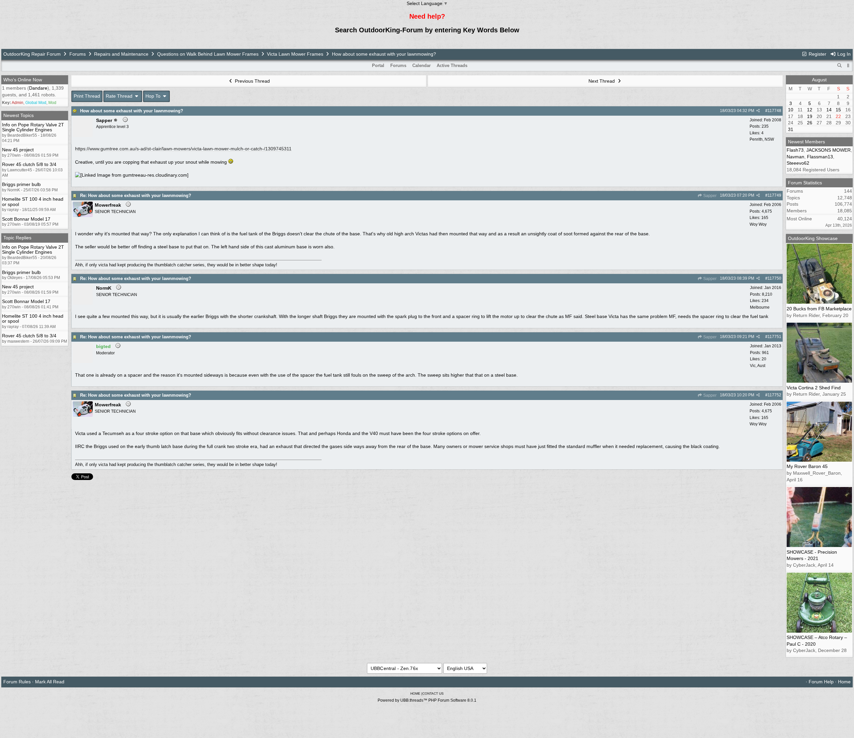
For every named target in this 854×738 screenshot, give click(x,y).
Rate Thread (120, 96)
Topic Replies (17, 237)
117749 (774, 195)
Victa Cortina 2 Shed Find (814, 387)
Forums (77, 54)
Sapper (709, 195)
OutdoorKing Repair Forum (32, 54)
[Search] (839, 65)
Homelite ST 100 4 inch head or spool (32, 201)
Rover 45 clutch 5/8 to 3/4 (29, 164)
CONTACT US (433, 693)
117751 (774, 336)
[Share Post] (758, 111)
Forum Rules (17, 681)
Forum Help (821, 681)
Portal (378, 65)
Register (816, 54)
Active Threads (452, 65)
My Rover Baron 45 (807, 466)
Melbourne (760, 307)
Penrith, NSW (762, 139)
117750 (774, 278)
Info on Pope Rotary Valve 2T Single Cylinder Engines (33, 127)
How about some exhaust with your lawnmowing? (131, 110)
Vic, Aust (757, 365)
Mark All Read (49, 681)
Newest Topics (18, 115)
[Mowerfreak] (83, 215)
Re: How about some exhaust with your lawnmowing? (135, 195)
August (819, 79)
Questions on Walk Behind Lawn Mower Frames (208, 54)
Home (844, 681)
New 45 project (18, 149)
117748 (774, 110)
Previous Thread (252, 81)
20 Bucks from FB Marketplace (819, 308)
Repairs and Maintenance (121, 54)
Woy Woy (758, 224)
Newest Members (806, 141)
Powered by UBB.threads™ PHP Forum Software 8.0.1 (427, 700)
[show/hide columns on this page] (848, 65)
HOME (415, 693)
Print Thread (87, 96)
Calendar (421, 65)
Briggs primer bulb (21, 184)
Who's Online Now (22, 79)
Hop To (153, 96)
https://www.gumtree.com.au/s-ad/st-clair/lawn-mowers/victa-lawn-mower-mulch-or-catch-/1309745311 (183, 148)
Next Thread (602, 81)
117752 (774, 395)
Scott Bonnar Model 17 (26, 219)
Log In (843, 54)
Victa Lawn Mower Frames (296, 54)
